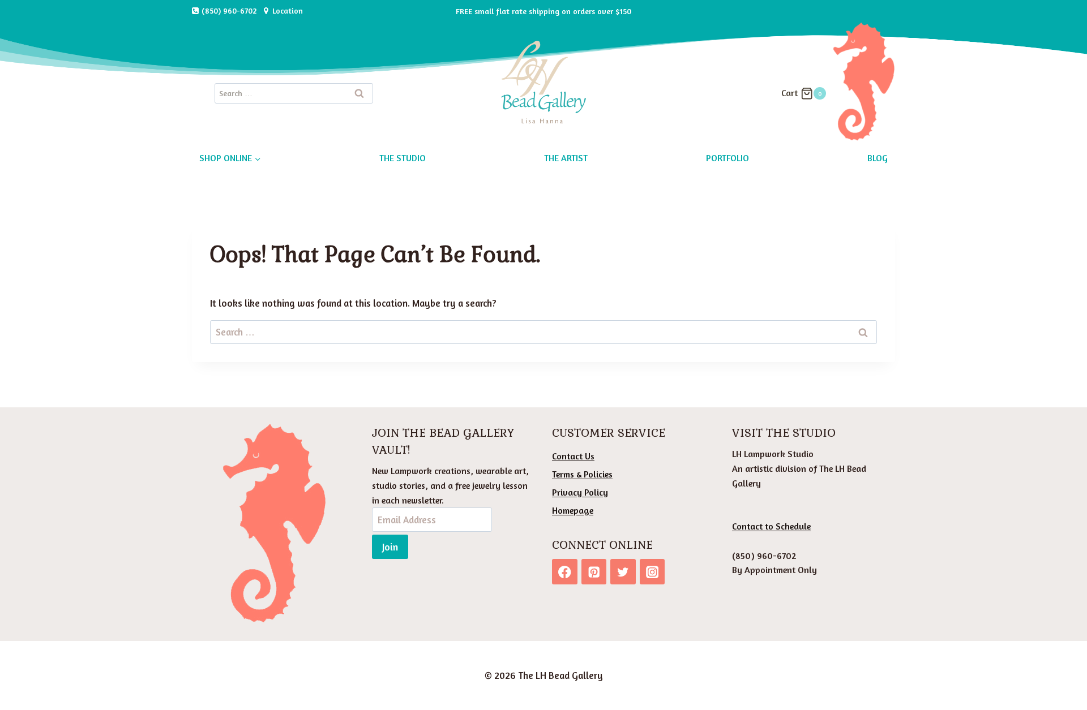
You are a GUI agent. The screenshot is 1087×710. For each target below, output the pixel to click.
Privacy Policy (580, 492)
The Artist (566, 157)
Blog (877, 157)
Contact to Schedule (771, 526)
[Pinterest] (594, 571)
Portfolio (727, 157)
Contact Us (573, 456)
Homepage (572, 510)
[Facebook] (564, 571)
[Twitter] (623, 571)
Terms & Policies (582, 474)
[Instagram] (652, 571)
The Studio (402, 157)
